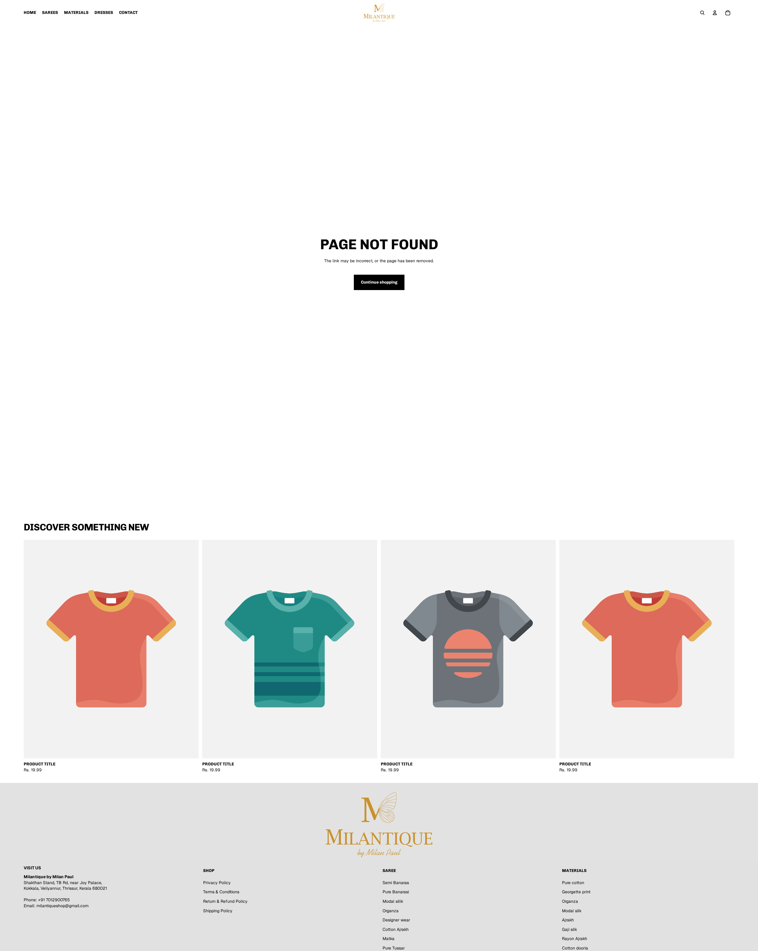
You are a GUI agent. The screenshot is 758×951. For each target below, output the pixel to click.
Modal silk (572, 910)
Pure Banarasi (396, 891)
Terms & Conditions (221, 891)
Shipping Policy (217, 910)
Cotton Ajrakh (396, 929)
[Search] (702, 12)
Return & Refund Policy (225, 901)
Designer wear (396, 920)
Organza (391, 910)
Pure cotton (573, 882)
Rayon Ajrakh (574, 938)
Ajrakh (568, 920)
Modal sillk (393, 901)
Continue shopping (379, 282)
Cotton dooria (575, 948)
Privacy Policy (217, 882)
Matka (388, 938)
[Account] (714, 12)
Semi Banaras (396, 882)
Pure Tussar (394, 948)
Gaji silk (569, 929)
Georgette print (576, 891)
